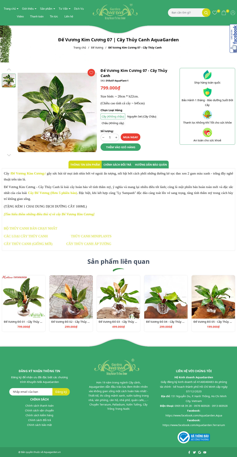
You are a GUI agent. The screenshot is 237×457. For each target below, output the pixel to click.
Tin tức (54, 16)
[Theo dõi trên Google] (200, 452)
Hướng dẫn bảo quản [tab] (151, 164)
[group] (57, 112)
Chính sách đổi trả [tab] (117, 164)
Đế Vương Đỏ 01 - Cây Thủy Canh (24, 321)
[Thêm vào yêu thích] (91, 72)
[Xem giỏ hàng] (223, 12)
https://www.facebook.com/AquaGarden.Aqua (194, 415)
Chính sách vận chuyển (39, 410)
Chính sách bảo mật (39, 425)
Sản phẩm (46, 8)
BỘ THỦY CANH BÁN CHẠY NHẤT (30, 228)
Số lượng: (107, 131)
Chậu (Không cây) (113, 123)
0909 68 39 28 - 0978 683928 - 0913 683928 (201, 406)
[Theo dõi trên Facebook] (189, 452)
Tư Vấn (63, 8)
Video (20, 16)
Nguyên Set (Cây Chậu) (141, 116)
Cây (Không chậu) (113, 116)
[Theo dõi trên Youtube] (205, 452)
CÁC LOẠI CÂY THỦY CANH (26, 236)
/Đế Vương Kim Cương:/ (28, 173)
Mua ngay (130, 137)
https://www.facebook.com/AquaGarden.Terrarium (194, 425)
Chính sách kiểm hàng (39, 415)
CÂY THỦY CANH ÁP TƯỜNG (88, 244)
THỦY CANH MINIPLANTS (91, 236)
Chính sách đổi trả (39, 420)
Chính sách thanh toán (39, 405)
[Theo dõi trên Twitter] (195, 452)
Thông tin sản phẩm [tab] (85, 164)
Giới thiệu (28, 8)
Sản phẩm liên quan (118, 261)
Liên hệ (68, 16)
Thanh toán (37, 16)
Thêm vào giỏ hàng (120, 147)
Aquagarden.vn (52, 452)
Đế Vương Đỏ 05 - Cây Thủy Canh (213, 321)
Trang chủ (10, 8)
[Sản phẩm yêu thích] (214, 12)
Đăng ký (61, 392)
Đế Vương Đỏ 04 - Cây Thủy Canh (166, 321)
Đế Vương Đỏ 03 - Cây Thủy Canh (118, 321)
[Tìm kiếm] (206, 12)
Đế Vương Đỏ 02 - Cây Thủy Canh (71, 321)
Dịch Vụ (79, 8)
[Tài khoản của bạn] (233, 12)
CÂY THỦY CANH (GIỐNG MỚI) (28, 244)
